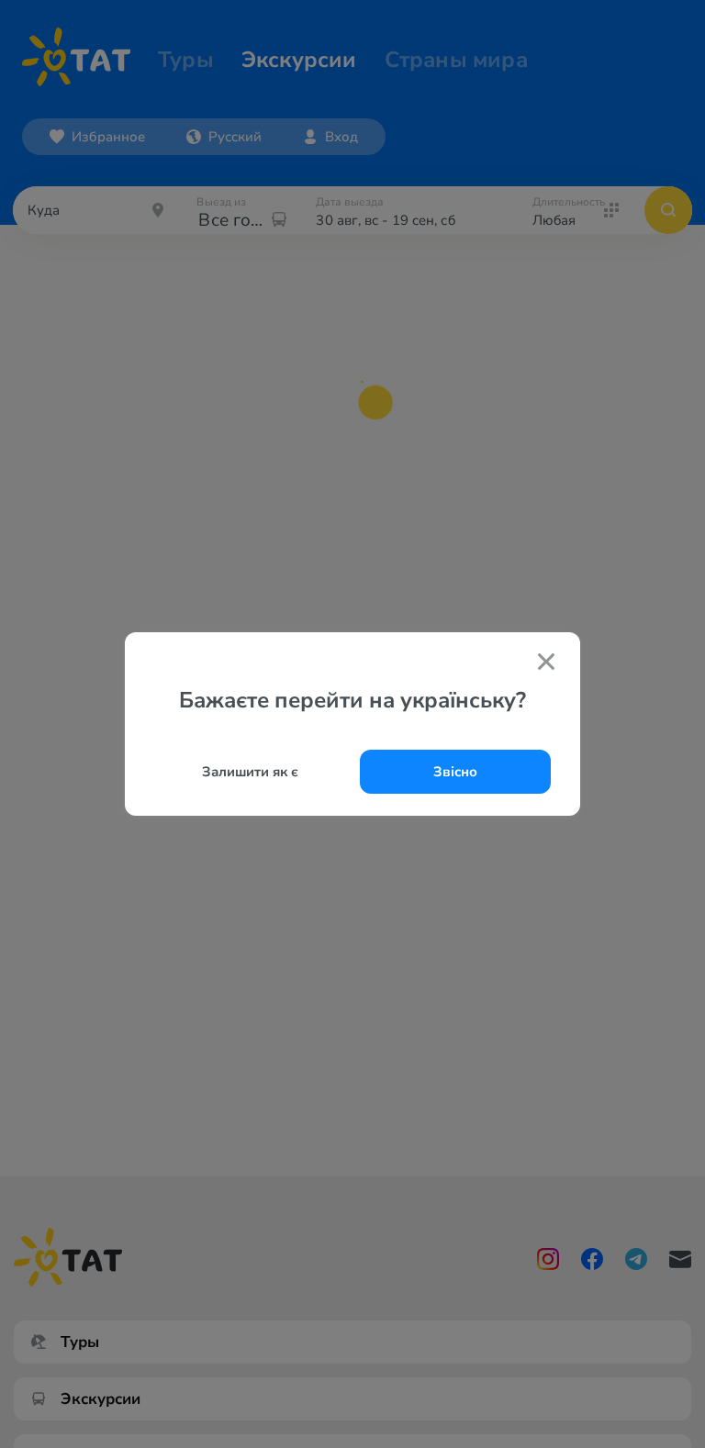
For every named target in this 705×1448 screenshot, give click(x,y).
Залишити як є (250, 772)
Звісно (455, 772)
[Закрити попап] (546, 664)
